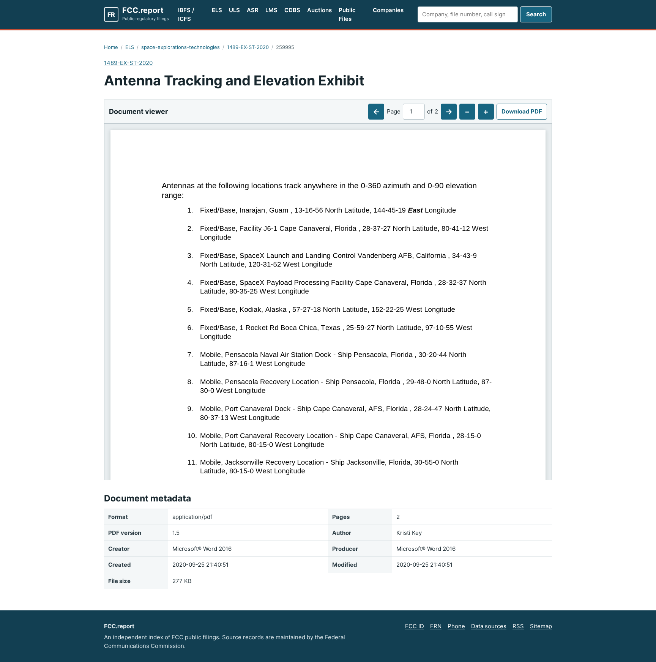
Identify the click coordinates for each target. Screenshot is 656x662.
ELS (217, 10)
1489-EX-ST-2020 (248, 47)
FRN (436, 626)
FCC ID (414, 626)
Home (111, 47)
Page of (412, 111)
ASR (253, 10)
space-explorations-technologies (180, 47)
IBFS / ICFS (186, 14)
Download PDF (521, 111)
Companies (388, 10)
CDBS (292, 10)
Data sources (488, 626)
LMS (271, 10)
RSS (518, 626)
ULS (234, 10)
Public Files (347, 14)
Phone (456, 626)
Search (536, 14)
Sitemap (541, 626)
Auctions (319, 10)
